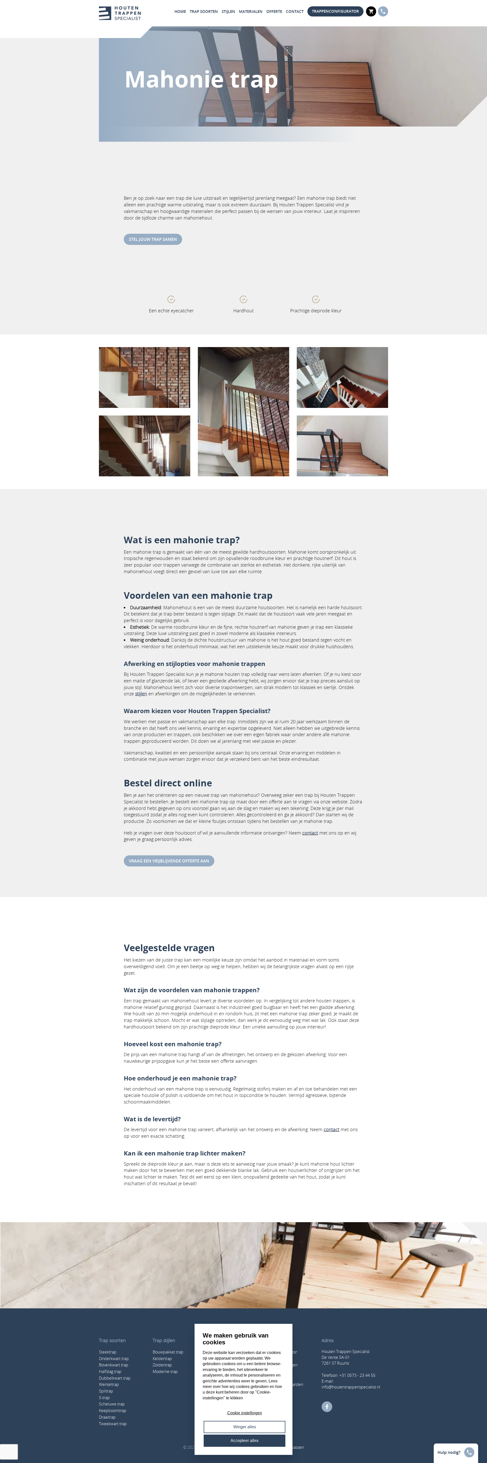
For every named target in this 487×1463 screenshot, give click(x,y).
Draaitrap (107, 1417)
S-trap (104, 1397)
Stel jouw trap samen (153, 239)
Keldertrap (162, 1358)
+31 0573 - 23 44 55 (357, 1375)
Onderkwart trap (114, 1358)
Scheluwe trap (112, 1404)
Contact (295, 11)
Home (180, 11)
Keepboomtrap (112, 1410)
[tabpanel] (171, 305)
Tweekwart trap (113, 1423)
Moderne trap (165, 1371)
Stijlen (228, 11)
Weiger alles (244, 1427)
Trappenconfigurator (335, 11)
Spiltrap (106, 1391)
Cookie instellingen (244, 1413)
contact (310, 833)
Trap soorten (204, 11)
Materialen (251, 11)
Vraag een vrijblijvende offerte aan (169, 861)
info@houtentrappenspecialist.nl (351, 1387)
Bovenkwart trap (113, 1365)
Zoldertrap (162, 1365)
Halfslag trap (110, 1371)
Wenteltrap (109, 1384)
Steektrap (107, 1352)
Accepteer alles (244, 1440)
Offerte (274, 11)
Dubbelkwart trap (115, 1378)
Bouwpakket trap (168, 1352)
